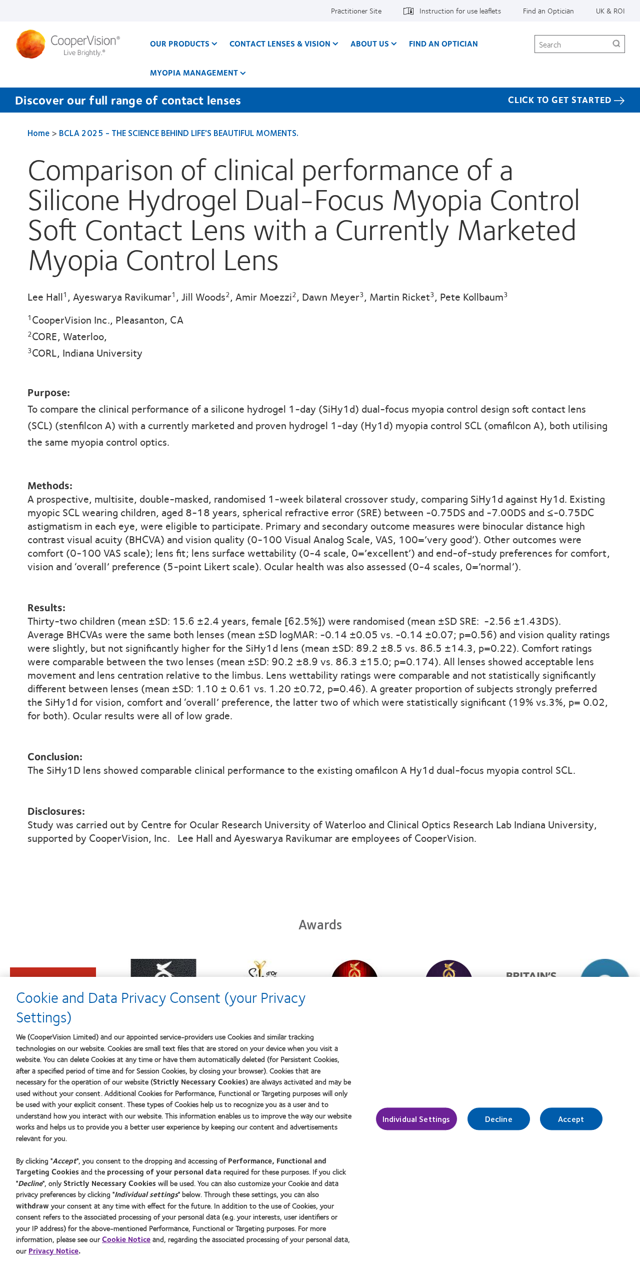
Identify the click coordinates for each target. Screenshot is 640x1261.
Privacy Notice (53, 1250)
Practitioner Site (356, 11)
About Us (369, 43)
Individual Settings (416, 1118)
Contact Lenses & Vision (280, 43)
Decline (498, 1118)
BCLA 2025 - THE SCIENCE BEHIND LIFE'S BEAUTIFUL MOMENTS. (178, 132)
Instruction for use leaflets (460, 11)
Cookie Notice (126, 1239)
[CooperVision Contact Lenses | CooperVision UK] (71, 44)
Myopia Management (194, 72)
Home (39, 132)
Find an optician (443, 43)
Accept (571, 1118)
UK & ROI (610, 11)
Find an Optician (548, 11)
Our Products (180, 43)
